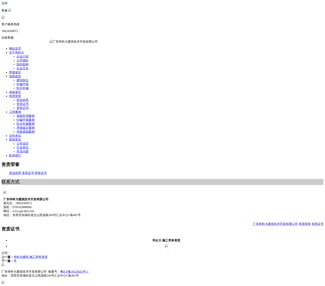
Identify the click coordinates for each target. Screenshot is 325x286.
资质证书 (23, 104)
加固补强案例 (26, 115)
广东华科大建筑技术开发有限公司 (275, 223)
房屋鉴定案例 (26, 127)
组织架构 (23, 64)
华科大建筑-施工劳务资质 (31, 256)
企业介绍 (23, 56)
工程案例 (15, 111)
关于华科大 (16, 52)
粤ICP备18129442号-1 (74, 271)
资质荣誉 (15, 96)
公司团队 (23, 60)
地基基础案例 (26, 131)
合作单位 (15, 135)
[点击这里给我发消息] (9, 10)
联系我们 (15, 155)
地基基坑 (15, 92)
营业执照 (23, 100)
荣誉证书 (23, 108)
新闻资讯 (15, 139)
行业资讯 (23, 147)
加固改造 (15, 76)
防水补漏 (23, 88)
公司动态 (23, 143)
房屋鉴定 (15, 72)
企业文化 (23, 68)
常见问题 (23, 151)
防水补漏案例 (26, 123)
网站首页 (15, 48)
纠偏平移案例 (26, 119)
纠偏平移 (23, 84)
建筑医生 (23, 80)
